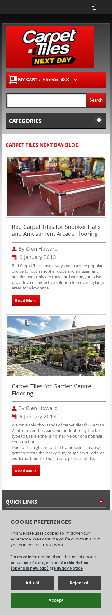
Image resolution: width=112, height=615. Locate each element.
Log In (93, 7)
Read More (26, 300)
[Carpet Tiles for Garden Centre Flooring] (56, 319)
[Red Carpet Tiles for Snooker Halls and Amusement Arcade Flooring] (56, 159)
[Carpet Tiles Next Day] (50, 47)
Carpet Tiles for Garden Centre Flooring (51, 389)
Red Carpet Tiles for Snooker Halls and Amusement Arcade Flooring (56, 230)
